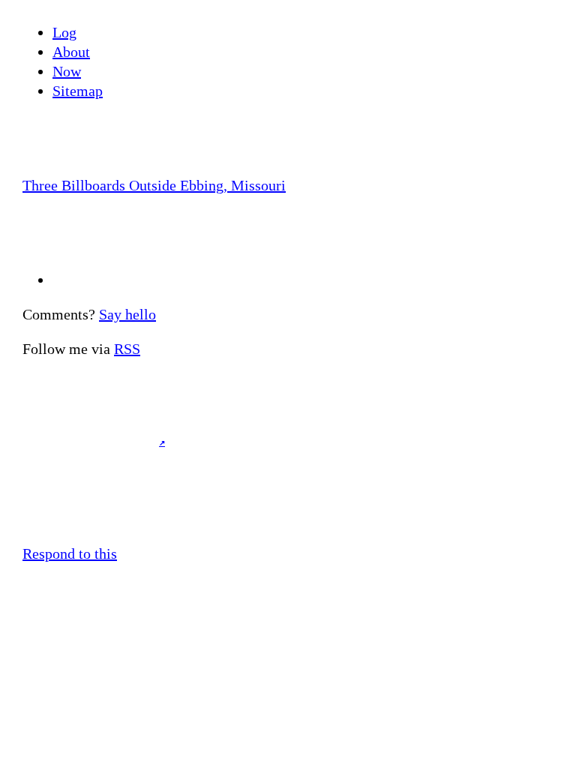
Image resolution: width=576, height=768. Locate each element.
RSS (127, 348)
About (71, 52)
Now (66, 71)
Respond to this (69, 553)
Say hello (127, 314)
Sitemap (77, 90)
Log (64, 32)
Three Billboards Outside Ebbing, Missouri (154, 185)
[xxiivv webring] (288, 489)
